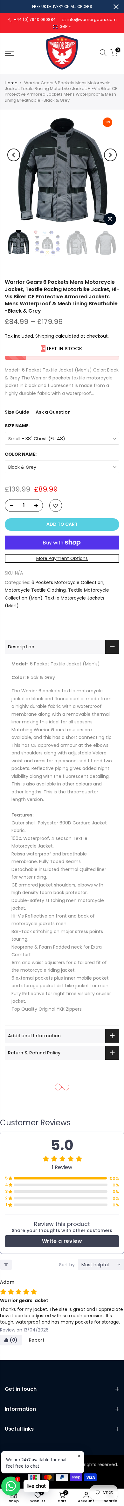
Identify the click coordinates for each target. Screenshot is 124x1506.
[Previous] (13, 155)
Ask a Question (53, 412)
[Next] (110, 155)
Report (37, 1340)
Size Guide (17, 412)
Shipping (44, 336)
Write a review (62, 1241)
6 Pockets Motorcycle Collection (67, 582)
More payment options (62, 558)
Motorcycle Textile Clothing (35, 590)
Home (11, 83)
